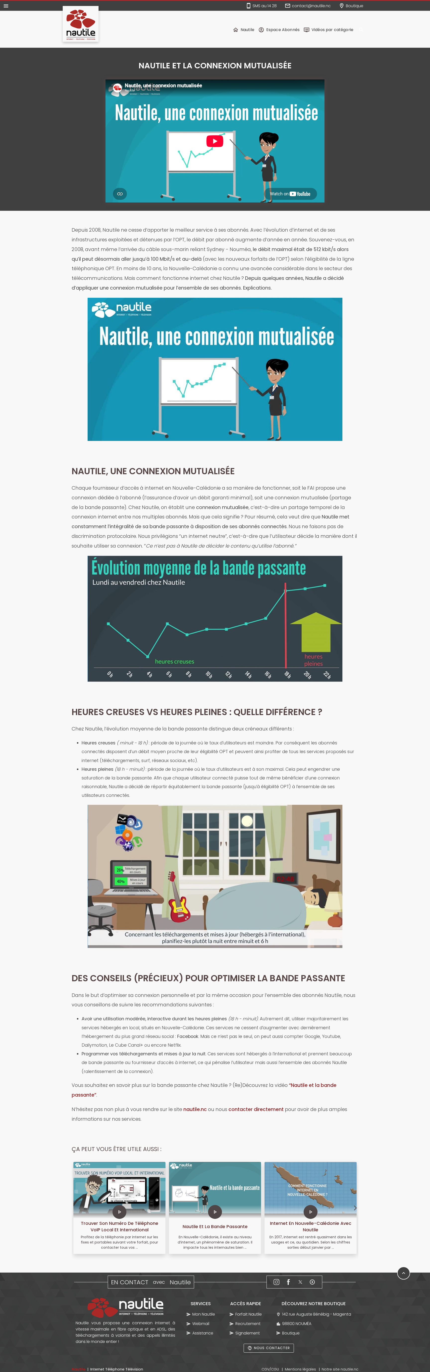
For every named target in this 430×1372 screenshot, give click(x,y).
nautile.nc (195, 1109)
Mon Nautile (203, 1314)
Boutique (291, 1333)
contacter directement (256, 1109)
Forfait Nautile (248, 1314)
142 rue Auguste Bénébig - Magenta (316, 1314)
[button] (361, 30)
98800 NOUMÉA (296, 1324)
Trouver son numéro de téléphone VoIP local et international (119, 1226)
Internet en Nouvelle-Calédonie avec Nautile (310, 1226)
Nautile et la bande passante (215, 1227)
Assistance (202, 1333)
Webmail (200, 1324)
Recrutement (248, 1324)
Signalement (247, 1333)
